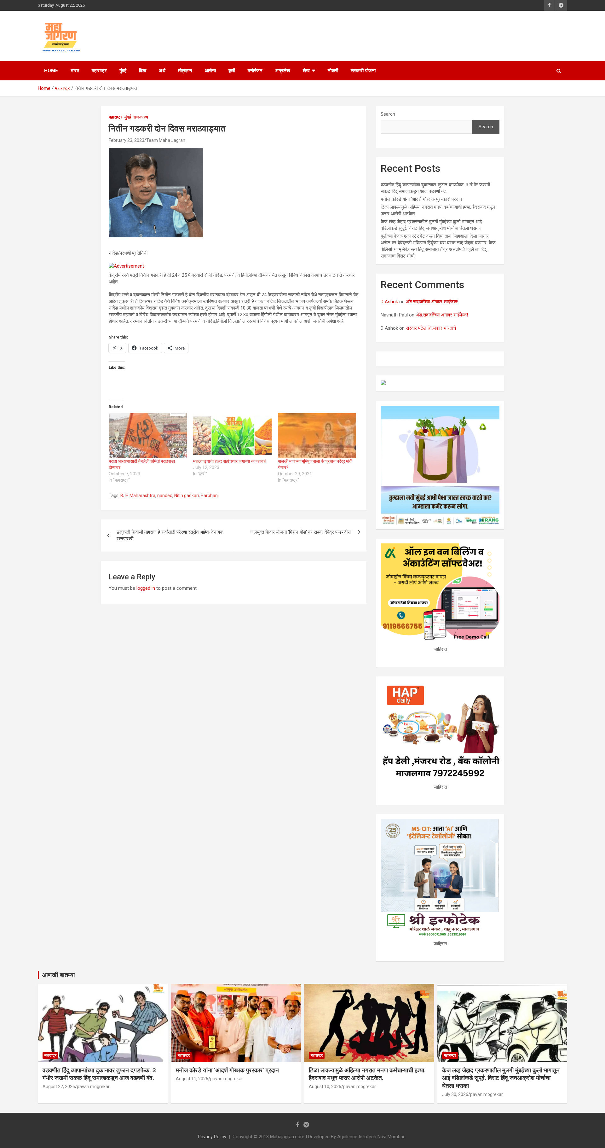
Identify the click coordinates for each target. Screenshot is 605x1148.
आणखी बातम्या (58, 975)
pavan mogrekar (93, 1086)
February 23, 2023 (126, 140)
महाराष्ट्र (99, 70)
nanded (164, 495)
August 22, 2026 (59, 1086)
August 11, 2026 (192, 1078)
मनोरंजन (255, 70)
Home (51, 70)
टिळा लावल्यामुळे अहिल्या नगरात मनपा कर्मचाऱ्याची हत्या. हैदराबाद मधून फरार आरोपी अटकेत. (367, 1074)
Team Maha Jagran (165, 140)
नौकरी (333, 70)
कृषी (231, 70)
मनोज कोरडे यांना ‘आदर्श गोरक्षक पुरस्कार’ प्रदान (421, 199)
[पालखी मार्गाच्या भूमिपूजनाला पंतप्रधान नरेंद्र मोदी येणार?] (317, 435)
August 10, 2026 (325, 1086)
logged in (145, 588)
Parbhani (210, 495)
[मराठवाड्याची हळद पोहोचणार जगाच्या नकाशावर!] (232, 435)
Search (388, 114)
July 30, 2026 (455, 1094)
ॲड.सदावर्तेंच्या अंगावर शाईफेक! (432, 301)
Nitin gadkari (186, 495)
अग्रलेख (282, 70)
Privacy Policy (212, 1136)
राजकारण (140, 116)
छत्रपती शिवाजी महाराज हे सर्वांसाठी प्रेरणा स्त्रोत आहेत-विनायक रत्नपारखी (170, 535)
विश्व (142, 70)
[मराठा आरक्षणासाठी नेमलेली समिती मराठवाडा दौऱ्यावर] (148, 435)
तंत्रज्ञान (185, 70)
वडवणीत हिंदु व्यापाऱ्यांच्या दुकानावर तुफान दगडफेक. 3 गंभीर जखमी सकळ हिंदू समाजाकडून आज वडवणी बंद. (99, 1074)
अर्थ (162, 70)
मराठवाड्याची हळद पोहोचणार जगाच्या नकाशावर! (229, 461)
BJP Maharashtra (137, 495)
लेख (306, 70)
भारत (75, 70)
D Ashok (389, 301)
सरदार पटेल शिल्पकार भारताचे (431, 328)
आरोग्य (210, 70)
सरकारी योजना (363, 70)
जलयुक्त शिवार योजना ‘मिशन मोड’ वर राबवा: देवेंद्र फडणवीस (300, 532)
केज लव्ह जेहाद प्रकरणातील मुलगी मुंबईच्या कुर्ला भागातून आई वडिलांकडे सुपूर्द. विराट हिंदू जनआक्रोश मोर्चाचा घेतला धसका (501, 1078)
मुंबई (122, 70)
